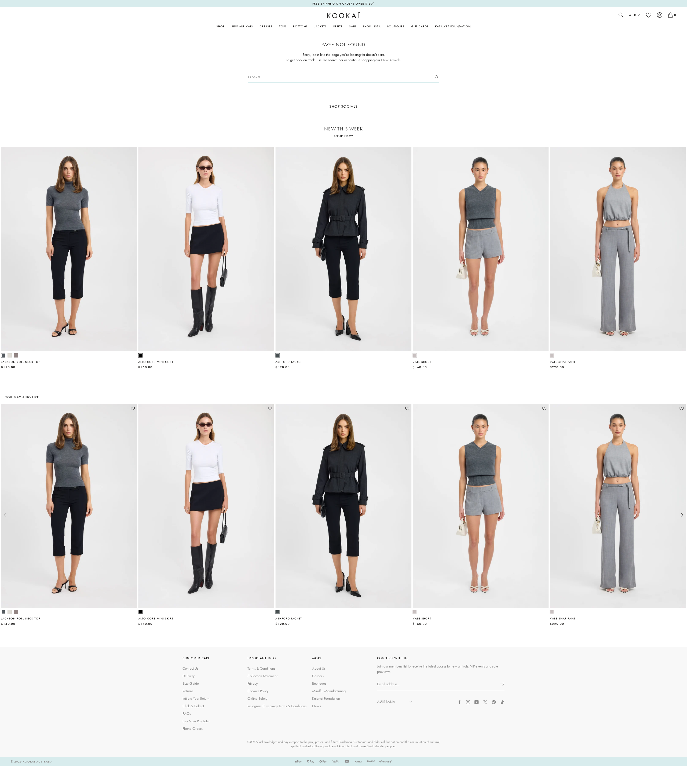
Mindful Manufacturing (329, 690)
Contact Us (190, 668)
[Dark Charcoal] (277, 355)
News (316, 705)
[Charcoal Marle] (3, 355)
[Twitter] (485, 701)
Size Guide (190, 683)
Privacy (252, 683)
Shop (220, 26)
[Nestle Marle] (16, 355)
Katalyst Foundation (453, 26)
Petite (338, 26)
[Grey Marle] (415, 355)
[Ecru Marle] (10, 355)
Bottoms (300, 26)
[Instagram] (468, 701)
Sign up (502, 683)
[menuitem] (242, 26)
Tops (283, 26)
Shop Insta (372, 26)
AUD (633, 15)
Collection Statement (262, 675)
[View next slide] (682, 515)
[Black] (140, 355)
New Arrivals (242, 26)
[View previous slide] (5, 515)
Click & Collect (193, 705)
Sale (352, 26)
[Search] (437, 76)
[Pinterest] (494, 701)
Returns (187, 690)
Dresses (266, 26)
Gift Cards (420, 26)
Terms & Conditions (261, 668)
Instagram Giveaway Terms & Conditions (276, 705)
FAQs (186, 713)
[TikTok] (502, 701)
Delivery (188, 675)
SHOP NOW (343, 136)
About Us (319, 668)
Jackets (320, 26)
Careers (318, 675)
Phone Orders (192, 728)
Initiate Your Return (196, 698)
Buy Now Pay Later (196, 720)
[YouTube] (476, 701)
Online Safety (257, 698)
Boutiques (396, 26)
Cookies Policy (257, 690)
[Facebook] (459, 701)
